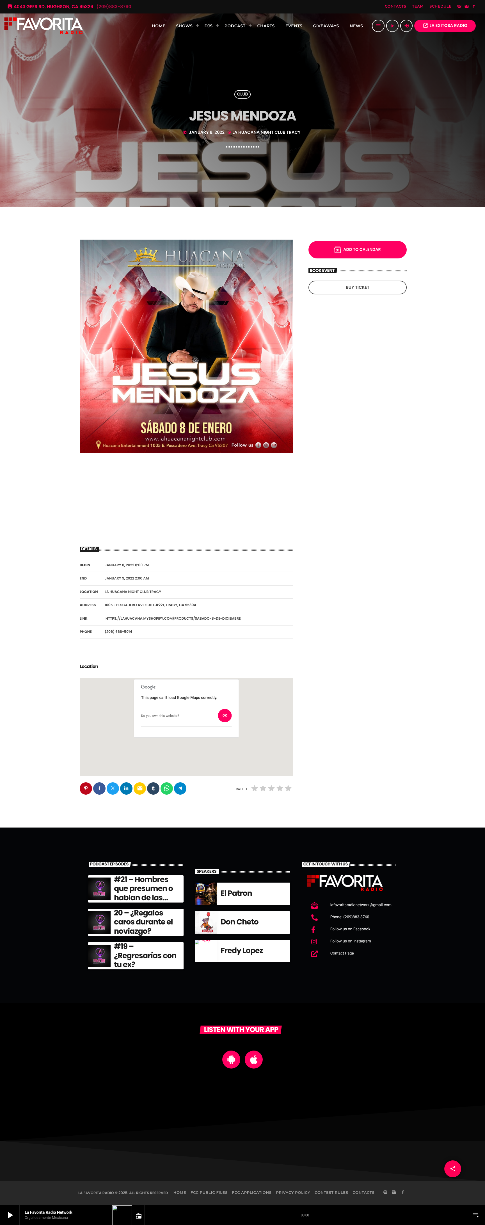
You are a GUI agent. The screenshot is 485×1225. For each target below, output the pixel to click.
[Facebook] (474, 7)
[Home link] (43, 25)
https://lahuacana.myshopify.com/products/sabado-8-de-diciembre (173, 618)
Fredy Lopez (242, 951)
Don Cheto (239, 922)
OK (225, 715)
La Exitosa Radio (445, 26)
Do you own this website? (160, 716)
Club (242, 94)
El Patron (236, 893)
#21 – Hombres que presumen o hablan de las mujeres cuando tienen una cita (143, 897)
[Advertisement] (186, 499)
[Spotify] (459, 7)
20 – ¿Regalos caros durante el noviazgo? (143, 922)
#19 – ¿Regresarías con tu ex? (145, 955)
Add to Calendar (362, 250)
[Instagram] (467, 7)
